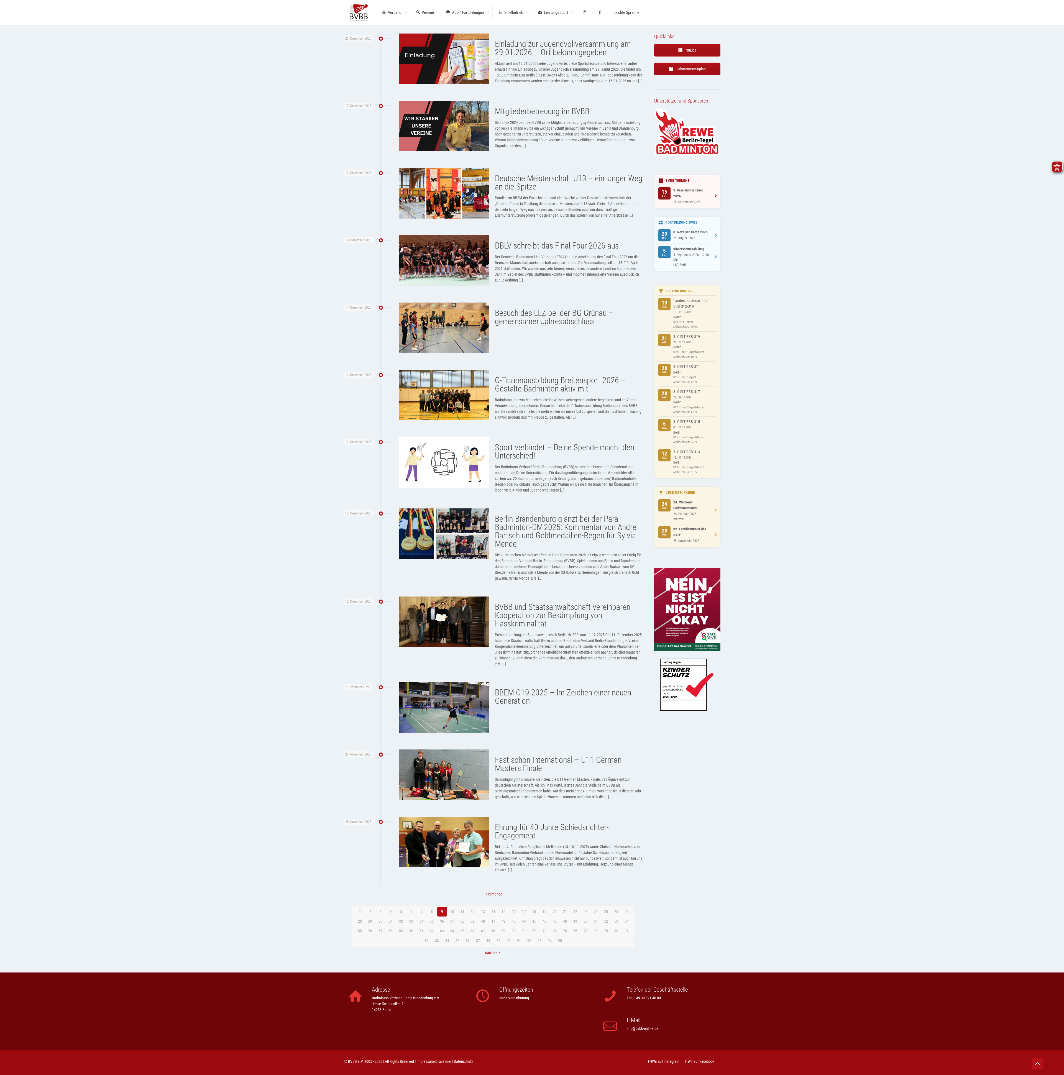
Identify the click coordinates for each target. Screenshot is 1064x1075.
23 (585, 911)
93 (539, 940)
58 (391, 931)
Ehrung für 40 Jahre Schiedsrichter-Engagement (552, 831)
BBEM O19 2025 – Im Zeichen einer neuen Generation (563, 697)
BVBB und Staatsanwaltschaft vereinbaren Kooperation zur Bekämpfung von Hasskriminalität (562, 615)
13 (483, 911)
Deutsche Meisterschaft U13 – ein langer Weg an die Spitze (569, 182)
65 (462, 931)
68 (493, 931)
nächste (491, 952)
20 (555, 911)
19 (544, 911)
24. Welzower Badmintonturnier (685, 505)
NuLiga (691, 50)
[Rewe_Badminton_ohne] (687, 155)
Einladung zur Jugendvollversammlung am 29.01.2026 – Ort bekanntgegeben (563, 48)
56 (370, 931)
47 (555, 921)
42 (503, 921)
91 (519, 940)
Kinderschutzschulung (688, 249)
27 (626, 911)
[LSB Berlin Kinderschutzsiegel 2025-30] (687, 722)
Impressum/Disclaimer (433, 1061)
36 (442, 921)
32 (401, 921)
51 (596, 921)
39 (473, 921)
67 (483, 931)
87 (478, 940)
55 (360, 931)
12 (473, 911)
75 (565, 931)
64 (452, 931)
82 (427, 940)
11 (462, 911)
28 (360, 921)
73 (544, 931)
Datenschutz (463, 1061)
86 (468, 940)
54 (626, 921)
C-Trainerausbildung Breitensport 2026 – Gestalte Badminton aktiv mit (560, 384)
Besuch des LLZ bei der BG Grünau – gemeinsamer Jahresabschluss (554, 317)
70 (514, 931)
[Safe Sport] (687, 649)
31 (391, 921)
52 (606, 921)
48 (565, 921)
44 (524, 921)
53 (616, 921)
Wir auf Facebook (701, 1061)
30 (380, 921)
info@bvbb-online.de (642, 1028)
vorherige (495, 894)
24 (596, 911)
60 (411, 931)
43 (514, 921)
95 (560, 940)
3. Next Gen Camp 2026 (690, 232)
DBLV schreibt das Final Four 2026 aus (557, 245)
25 (606, 911)
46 (544, 921)
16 (514, 911)
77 (585, 931)
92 (529, 940)
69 (503, 931)
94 (550, 940)
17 (524, 911)
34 (421, 921)
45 (534, 921)
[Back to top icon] (1037, 1063)
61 (421, 931)
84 (447, 940)
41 (493, 921)
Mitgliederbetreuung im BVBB (542, 111)
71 (524, 931)
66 (473, 931)
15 (503, 911)
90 (509, 940)
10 (452, 911)
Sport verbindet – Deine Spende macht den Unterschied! (564, 451)
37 (452, 921)
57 (380, 931)
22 (575, 911)
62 (432, 931)
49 (575, 921)
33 (411, 921)
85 (457, 940)
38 (462, 921)
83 (437, 940)
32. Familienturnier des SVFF (689, 532)
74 (555, 931)
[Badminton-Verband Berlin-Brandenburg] (359, 12)
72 (534, 931)
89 (498, 940)
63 (442, 931)
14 (493, 911)
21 (565, 911)
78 (596, 931)
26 (616, 911)
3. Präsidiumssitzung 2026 (688, 193)
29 (370, 921)
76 (575, 931)
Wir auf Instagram (665, 1061)
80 (616, 931)
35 (432, 921)
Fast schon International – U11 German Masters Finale (558, 764)
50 (585, 921)
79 (606, 931)
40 (483, 921)
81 (626, 931)
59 (401, 931)
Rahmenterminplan (691, 69)
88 (488, 940)
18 (534, 911)
